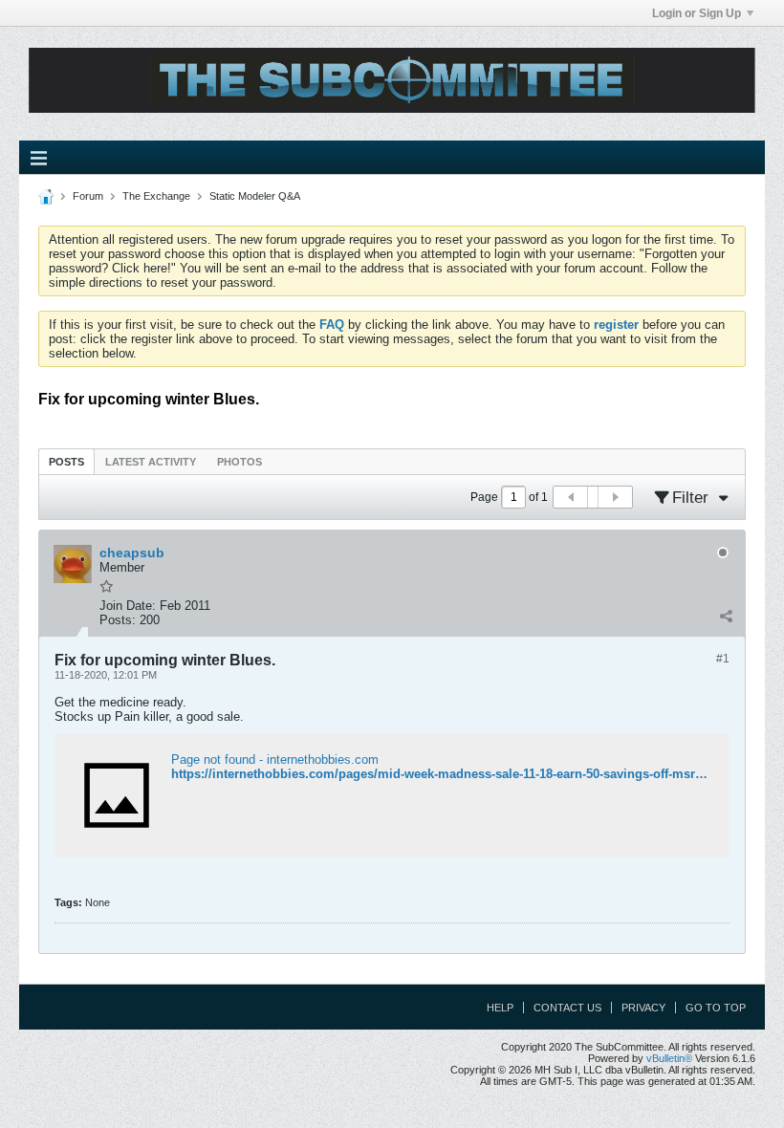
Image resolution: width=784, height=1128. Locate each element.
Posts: (117, 620)
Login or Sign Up (696, 13)
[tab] (66, 461)
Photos (239, 461)
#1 (723, 658)
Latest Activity (150, 461)
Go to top (716, 1007)
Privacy (643, 1007)
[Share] (726, 615)
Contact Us (567, 1007)
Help (500, 1007)
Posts (66, 461)
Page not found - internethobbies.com (275, 759)
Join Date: (127, 605)
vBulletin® (669, 1058)
